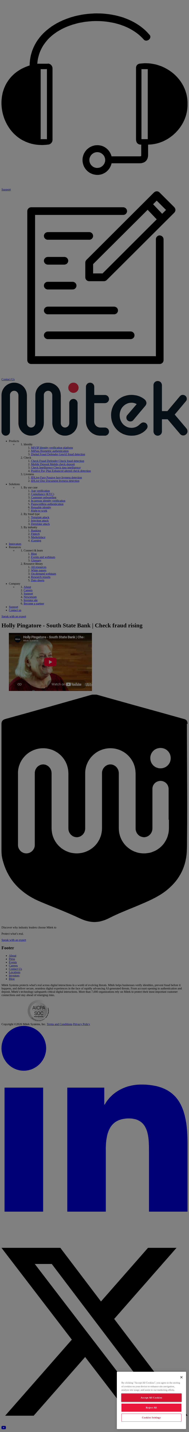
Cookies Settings (151, 1417)
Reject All (151, 1407)
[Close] (181, 1377)
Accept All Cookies (151, 1397)
